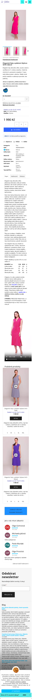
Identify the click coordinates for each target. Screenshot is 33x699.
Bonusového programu (19, 136)
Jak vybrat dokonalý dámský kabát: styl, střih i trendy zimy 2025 (14, 661)
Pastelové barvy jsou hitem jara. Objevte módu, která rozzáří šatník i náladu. (14, 634)
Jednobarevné (19, 161)
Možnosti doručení (9, 105)
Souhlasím (16, 691)
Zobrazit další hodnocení (20, 563)
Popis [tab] (6, 176)
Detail (16, 418)
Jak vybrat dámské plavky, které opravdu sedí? (15, 608)
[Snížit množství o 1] (17, 124)
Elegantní (18, 167)
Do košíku (17, 130)
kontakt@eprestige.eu (10, 302)
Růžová (18, 150)
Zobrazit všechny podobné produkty (15, 511)
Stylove (11, 113)
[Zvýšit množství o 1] (25, 124)
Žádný (17, 159)
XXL (23, 433)
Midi (17, 152)
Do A (17, 163)
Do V (17, 169)
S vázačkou (18, 169)
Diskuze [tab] (22, 176)
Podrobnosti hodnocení (10, 59)
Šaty (17, 145)
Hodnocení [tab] (14, 176)
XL (18, 433)
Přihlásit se (8, 594)
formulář (14, 284)
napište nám (22, 292)
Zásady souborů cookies (18, 682)
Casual (17, 165)
